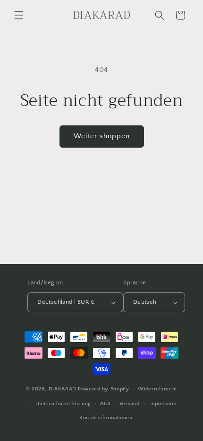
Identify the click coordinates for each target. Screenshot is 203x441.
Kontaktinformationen (106, 418)
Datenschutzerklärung (63, 403)
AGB (105, 403)
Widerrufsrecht (157, 389)
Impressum (162, 403)
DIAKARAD (63, 389)
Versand (129, 403)
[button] (18, 15)
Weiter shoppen (102, 136)
